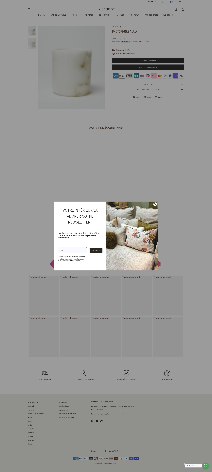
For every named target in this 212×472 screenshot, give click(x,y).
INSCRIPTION (96, 250)
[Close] (155, 204)
